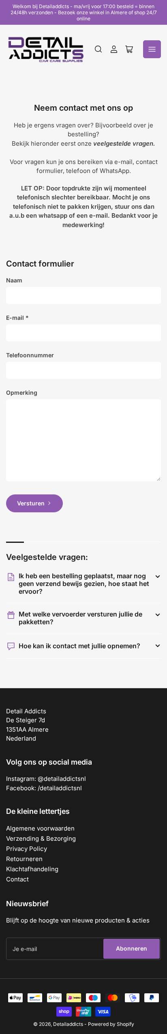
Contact (17, 879)
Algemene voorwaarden (40, 828)
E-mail (17, 317)
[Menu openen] (152, 49)
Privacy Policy (26, 849)
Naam (14, 280)
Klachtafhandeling (32, 869)
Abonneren (131, 948)
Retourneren (24, 859)
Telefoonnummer (30, 355)
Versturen (31, 503)
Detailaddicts (68, 1024)
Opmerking (21, 392)
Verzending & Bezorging (41, 838)
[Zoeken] (98, 49)
